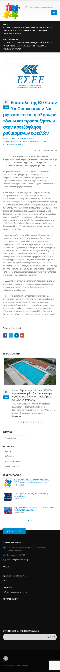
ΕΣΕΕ (19, 141)
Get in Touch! (14, 531)
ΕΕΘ (4, 571)
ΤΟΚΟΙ (44, 141)
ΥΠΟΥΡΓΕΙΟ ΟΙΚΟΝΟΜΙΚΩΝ (13, 144)
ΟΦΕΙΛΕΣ (25, 141)
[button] (55, 7)
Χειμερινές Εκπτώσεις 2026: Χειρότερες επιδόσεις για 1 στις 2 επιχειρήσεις (35, 508)
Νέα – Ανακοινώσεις (13, 461)
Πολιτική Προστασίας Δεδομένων (15, 592)
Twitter (11, 335)
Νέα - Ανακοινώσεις (27, 138)
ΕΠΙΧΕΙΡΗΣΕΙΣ (11, 141)
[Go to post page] (30, 372)
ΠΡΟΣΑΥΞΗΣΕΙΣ (35, 141)
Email (22, 335)
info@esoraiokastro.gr (44, 7)
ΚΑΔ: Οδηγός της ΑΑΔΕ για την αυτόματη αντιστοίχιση (31, 494)
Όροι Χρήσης (8, 587)
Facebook (5, 335)
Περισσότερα (17, 416)
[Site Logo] (11, 11)
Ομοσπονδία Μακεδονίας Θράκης (15, 576)
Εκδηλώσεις (10, 456)
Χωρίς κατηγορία (12, 466)
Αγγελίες (8, 451)
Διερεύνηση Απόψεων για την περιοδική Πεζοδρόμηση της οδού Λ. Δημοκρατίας (31, 481)
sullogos (12, 138)
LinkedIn (16, 335)
